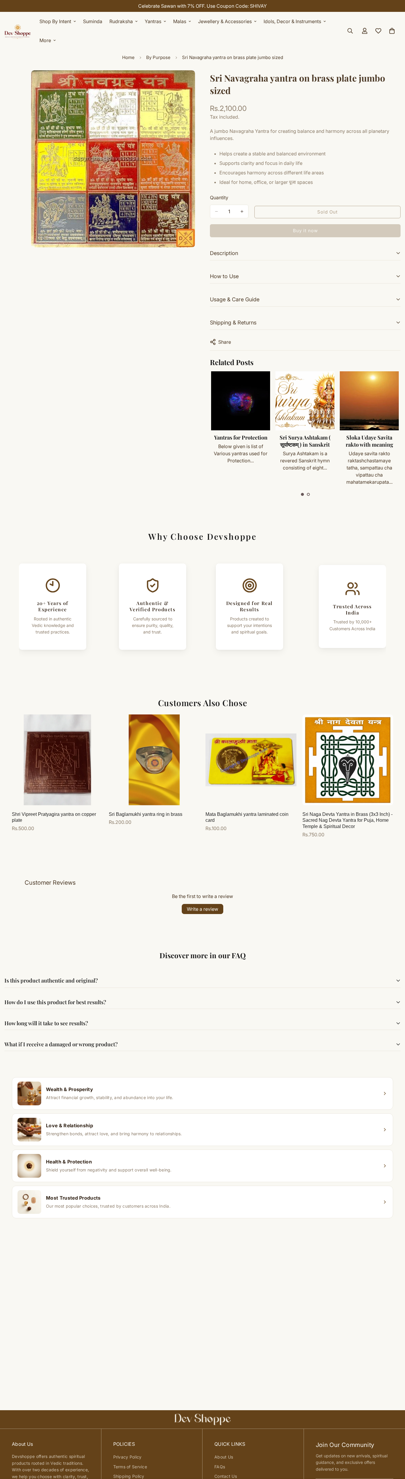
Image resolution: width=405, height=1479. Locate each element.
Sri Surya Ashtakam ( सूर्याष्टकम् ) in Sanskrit (240, 441)
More (45, 40)
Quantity (219, 197)
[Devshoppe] (17, 31)
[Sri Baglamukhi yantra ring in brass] (154, 759)
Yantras (153, 21)
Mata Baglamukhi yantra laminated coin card (246, 817)
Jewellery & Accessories (225, 21)
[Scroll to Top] (393, 1446)
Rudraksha (121, 21)
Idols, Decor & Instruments (292, 21)
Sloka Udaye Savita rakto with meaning (305, 441)
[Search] (350, 30)
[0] (392, 31)
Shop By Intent (55, 21)
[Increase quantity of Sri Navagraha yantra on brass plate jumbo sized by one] (242, 211)
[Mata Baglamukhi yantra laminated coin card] (250, 759)
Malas (179, 21)
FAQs (219, 1466)
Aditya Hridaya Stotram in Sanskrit (369, 441)
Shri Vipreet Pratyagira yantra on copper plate (54, 817)
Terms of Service (130, 1466)
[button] (302, 494)
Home (128, 57)
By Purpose (158, 57)
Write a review (202, 909)
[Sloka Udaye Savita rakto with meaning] (304, 400)
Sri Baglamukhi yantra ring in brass (145, 814)
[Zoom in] (190, 83)
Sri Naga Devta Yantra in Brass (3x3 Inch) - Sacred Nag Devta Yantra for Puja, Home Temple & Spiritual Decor (347, 820)
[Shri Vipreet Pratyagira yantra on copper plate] (57, 759)
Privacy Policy (127, 1456)
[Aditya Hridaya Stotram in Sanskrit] (369, 400)
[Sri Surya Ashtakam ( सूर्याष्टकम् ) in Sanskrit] (240, 400)
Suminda (92, 21)
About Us (223, 1456)
